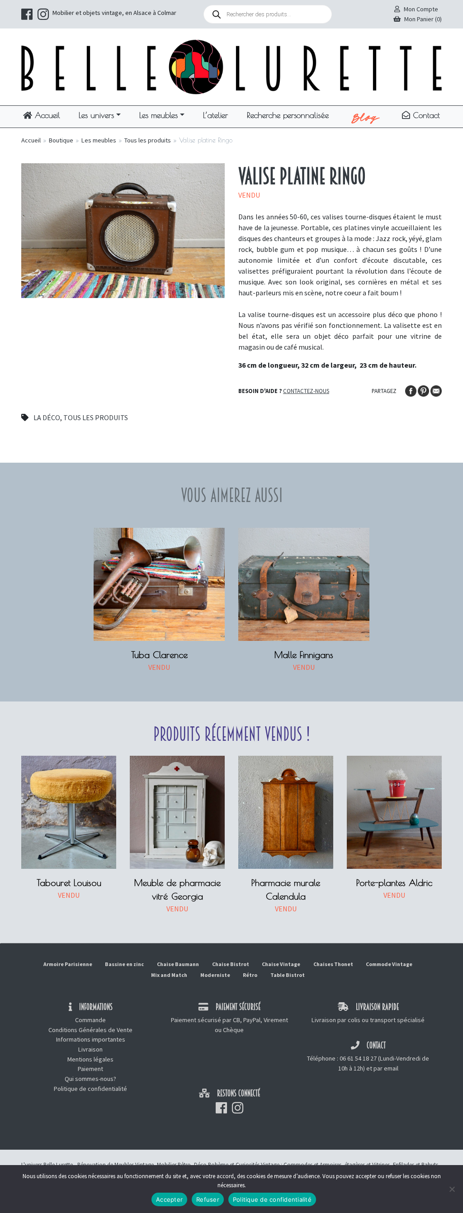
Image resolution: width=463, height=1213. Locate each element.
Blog (365, 116)
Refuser (207, 1199)
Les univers (96, 115)
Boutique (61, 140)
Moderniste (215, 974)
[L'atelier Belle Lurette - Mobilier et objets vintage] (231, 66)
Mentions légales (90, 1059)
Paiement (90, 1069)
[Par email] (436, 390)
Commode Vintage (389, 964)
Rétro (250, 974)
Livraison (90, 1049)
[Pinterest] (424, 390)
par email (385, 1068)
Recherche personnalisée (288, 115)
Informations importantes (90, 1039)
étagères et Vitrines (367, 1164)
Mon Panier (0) (423, 19)
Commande (90, 1020)
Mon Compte (421, 9)
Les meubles (158, 115)
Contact (425, 115)
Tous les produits (147, 140)
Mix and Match (169, 974)
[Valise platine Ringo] (123, 229)
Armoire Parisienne (67, 964)
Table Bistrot (287, 974)
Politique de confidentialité (90, 1089)
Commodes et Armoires (312, 1164)
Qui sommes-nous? (90, 1079)
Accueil (46, 115)
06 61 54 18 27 (358, 1058)
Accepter (169, 1199)
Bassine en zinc (124, 964)
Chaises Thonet (333, 964)
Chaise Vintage (281, 964)
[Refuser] (451, 1189)
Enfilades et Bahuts (415, 1164)
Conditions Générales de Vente (90, 1030)
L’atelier (215, 115)
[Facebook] (411, 390)
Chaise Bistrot (230, 964)
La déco (46, 417)
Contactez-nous (306, 390)
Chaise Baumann (178, 964)
